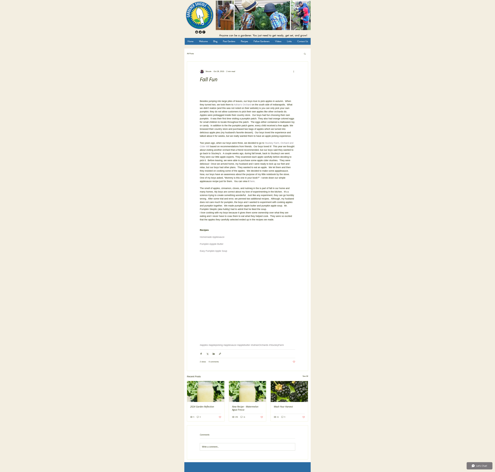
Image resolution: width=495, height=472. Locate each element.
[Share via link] (220, 354)
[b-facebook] (203, 32)
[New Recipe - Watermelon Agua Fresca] (247, 391)
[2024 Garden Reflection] (205, 391)
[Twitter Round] (200, 32)
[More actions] (293, 71)
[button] (305, 54)
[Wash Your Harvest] (289, 391)
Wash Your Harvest (283, 406)
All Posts (190, 54)
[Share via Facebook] (201, 354)
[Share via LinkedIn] (213, 354)
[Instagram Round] (196, 32)
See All (305, 376)
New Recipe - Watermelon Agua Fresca (245, 408)
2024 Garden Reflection (202, 406)
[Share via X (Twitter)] (207, 354)
